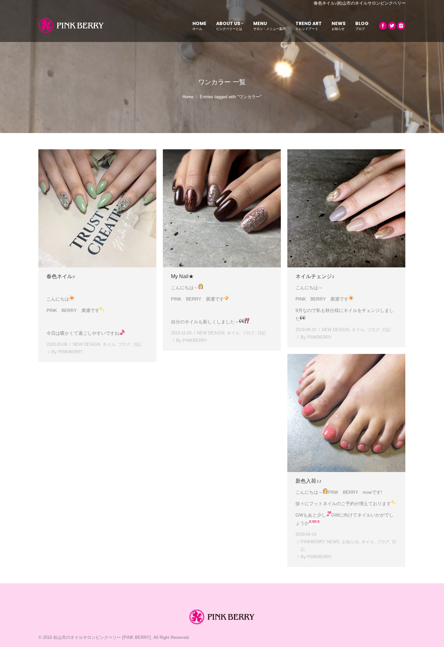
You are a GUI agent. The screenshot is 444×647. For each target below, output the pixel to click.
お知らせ (350, 541)
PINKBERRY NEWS (320, 541)
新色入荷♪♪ (308, 481)
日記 (137, 344)
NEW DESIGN (86, 344)
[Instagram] (401, 26)
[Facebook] (383, 26)
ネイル (109, 344)
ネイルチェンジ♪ (314, 276)
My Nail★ (182, 276)
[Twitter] (392, 26)
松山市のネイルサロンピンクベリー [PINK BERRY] (102, 637)
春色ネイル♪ (60, 276)
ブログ (124, 344)
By (67, 351)
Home (187, 96)
